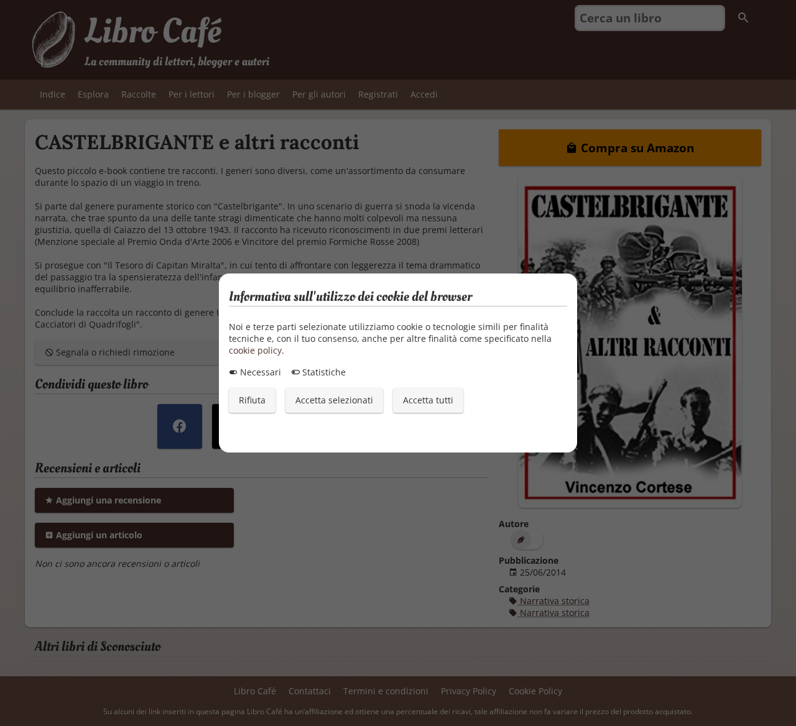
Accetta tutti (428, 400)
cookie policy (255, 350)
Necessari (259, 372)
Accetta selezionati (334, 400)
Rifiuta (252, 400)
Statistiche (323, 372)
